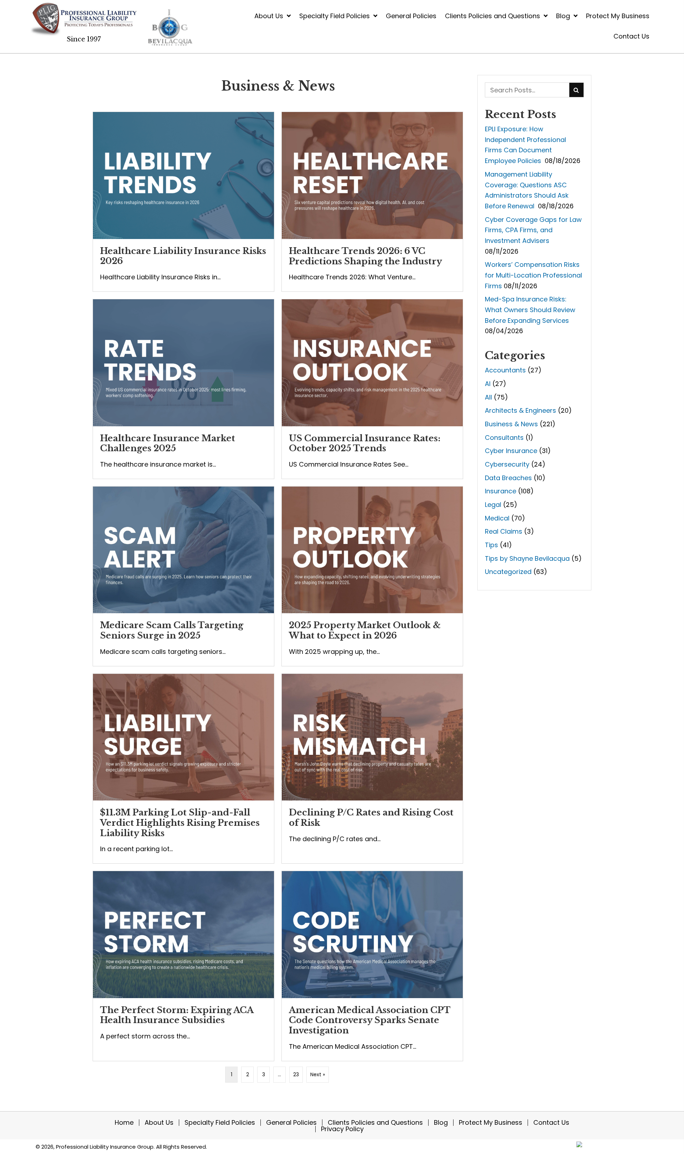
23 (296, 1074)
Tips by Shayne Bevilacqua (527, 558)
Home (124, 1122)
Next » (317, 1074)
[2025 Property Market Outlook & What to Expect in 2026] (372, 576)
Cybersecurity (507, 464)
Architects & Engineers (520, 410)
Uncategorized (508, 571)
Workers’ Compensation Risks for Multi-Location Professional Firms (533, 275)
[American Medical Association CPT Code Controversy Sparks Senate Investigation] (372, 966)
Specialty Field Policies (220, 1122)
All (488, 397)
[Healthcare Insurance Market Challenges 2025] (183, 389)
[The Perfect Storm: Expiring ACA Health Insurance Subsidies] (183, 966)
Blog (441, 1122)
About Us (159, 1122)
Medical (497, 518)
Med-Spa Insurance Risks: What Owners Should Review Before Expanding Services (530, 310)
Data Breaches (508, 477)
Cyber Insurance (511, 450)
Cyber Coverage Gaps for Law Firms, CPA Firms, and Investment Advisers (533, 230)
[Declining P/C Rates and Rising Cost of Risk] (372, 769)
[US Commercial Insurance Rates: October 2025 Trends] (372, 389)
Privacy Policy (342, 1129)
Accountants (505, 370)
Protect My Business (490, 1122)
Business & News (511, 424)
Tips (491, 544)
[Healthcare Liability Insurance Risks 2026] (183, 201)
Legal (493, 504)
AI (488, 383)
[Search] (576, 90)
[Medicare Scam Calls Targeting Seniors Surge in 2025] (183, 576)
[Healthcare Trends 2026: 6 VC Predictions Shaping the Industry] (372, 201)
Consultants (504, 437)
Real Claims (503, 531)
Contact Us (551, 1122)
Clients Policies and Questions (375, 1122)
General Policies (291, 1122)
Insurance (500, 491)
